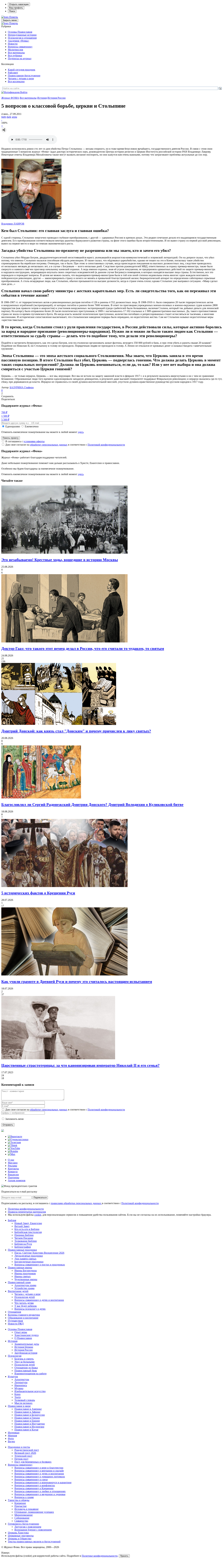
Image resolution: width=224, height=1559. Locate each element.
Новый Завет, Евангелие (28, 1223)
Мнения (12, 1435)
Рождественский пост (26, 1450)
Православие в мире (19, 1406)
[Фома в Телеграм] (14, 1142)
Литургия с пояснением (27, 1526)
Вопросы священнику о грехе (31, 1479)
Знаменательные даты (26, 1344)
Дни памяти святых (25, 1258)
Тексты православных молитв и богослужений (34, 1541)
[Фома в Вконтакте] (15, 1136)
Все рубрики (15, 55)
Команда (13, 1171)
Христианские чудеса (26, 1335)
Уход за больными (24, 1361)
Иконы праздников (25, 1273)
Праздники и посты (19, 1447)
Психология (14, 1355)
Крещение (20, 1503)
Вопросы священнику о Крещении (33, 1488)
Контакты (13, 1168)
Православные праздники (22, 1249)
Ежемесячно (32, 426)
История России (56, 97)
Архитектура (21, 1379)
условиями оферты (34, 441)
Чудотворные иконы (25, 1279)
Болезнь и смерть (24, 1358)
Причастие (20, 1506)
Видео (11, 1441)
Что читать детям (24, 1303)
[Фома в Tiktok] (12, 1145)
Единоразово (12, 426)
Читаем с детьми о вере (21, 78)
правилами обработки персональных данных (76, 1203)
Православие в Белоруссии (29, 1414)
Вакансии (13, 1174)
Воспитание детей (18, 1291)
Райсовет (13, 72)
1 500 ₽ (5, 416)
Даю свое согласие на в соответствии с (65, 444)
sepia (14, 116)
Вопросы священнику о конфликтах (34, 1485)
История (42, 97)
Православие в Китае (26, 1429)
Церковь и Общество (19, 1538)
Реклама (12, 1165)
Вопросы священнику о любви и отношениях (40, 1491)
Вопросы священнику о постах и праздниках (39, 1264)
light (3, 116)
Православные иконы (20, 1267)
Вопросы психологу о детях (30, 1309)
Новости (13, 43)
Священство (21, 1520)
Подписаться (40, 1197)
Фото (11, 1438)
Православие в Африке (27, 1412)
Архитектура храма (25, 1285)
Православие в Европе (27, 1420)
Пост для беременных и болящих (32, 1461)
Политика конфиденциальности (26, 1208)
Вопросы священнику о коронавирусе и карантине (42, 1482)
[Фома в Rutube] (13, 1151)
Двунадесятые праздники (28, 1255)
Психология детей (24, 1297)
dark (9, 116)
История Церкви (23, 1347)
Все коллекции (16, 81)
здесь (81, 432)
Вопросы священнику (20, 46)
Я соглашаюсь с (25, 441)
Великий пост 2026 (25, 1453)
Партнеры (13, 1177)
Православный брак (25, 1370)
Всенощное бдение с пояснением (33, 1529)
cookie (37, 1214)
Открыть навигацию (19, 4)
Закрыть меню (10, 20)
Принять (124, 1556)
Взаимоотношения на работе (30, 1373)
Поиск (12, 11)
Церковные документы (21, 1535)
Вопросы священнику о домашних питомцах (39, 1476)
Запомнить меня (14, 1119)
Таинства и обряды (18, 1500)
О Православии (23, 1338)
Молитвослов (15, 49)
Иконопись (20, 1385)
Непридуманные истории (22, 34)
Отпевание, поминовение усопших (34, 1512)
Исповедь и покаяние (26, 1509)
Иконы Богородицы (25, 1270)
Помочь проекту (11, 438)
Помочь (13, 17)
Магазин (13, 1162)
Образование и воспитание (23, 1317)
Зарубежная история (25, 1352)
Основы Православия (20, 32)
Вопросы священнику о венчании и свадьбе (39, 1470)
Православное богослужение (24, 75)
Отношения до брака (26, 1367)
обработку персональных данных (48, 444)
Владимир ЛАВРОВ (12, 223)
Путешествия (15, 1320)
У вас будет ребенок (25, 1306)
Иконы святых (22, 1276)
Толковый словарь (24, 1400)
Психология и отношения (22, 37)
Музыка (18, 1388)
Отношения (14, 1311)
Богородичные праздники (28, 1261)
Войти (23, 92)
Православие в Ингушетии (29, 1423)
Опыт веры (20, 1332)
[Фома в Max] (11, 1154)
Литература (20, 1382)
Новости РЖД (16, 1323)
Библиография (22, 1246)
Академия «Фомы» (18, 40)
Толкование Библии (25, 1241)
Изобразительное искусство (30, 1391)
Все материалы (16, 52)
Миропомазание (23, 1515)
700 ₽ (4, 412)
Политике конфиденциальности (100, 1555)
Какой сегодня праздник (21, 69)
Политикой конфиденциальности (106, 444)
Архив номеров (16, 1180)
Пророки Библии (24, 1235)
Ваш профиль (16, 8)
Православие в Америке (28, 1409)
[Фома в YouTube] (14, 1148)
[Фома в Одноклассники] (18, 1139)
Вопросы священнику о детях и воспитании (39, 1300)
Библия (12, 1220)
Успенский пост (23, 1455)
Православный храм (19, 1282)
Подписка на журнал (19, 58)
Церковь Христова (18, 1532)
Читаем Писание (23, 1238)
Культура (13, 1376)
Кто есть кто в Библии (26, 1229)
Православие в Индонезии (29, 1426)
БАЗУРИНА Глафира (22, 387)
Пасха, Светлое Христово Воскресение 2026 (39, 1252)
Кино (17, 1394)
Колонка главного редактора (24, 1314)
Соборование (21, 1518)
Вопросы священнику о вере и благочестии (38, 1467)
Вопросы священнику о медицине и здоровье (39, 1494)
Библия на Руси (23, 1244)
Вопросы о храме (24, 1497)
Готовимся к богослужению (23, 1523)
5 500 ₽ (5, 419)
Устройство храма (24, 1288)
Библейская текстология (28, 1232)
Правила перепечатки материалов (27, 1211)
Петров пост (21, 1458)
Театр (17, 1397)
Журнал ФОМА (10, 97)
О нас (11, 1159)
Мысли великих (23, 1403)
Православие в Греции (27, 1417)
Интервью (13, 1432)
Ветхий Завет (22, 1226)
